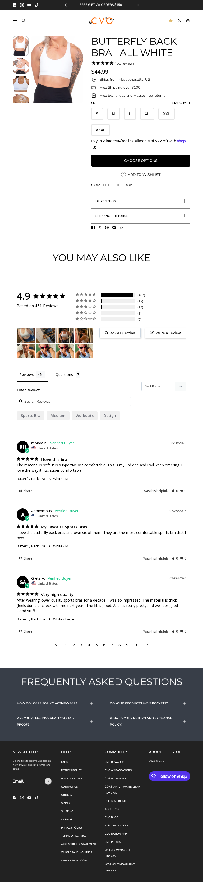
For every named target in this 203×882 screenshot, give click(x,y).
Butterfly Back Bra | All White (39, 478)
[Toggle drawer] (15, 20)
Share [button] (27, 491)
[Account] (179, 20)
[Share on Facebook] (93, 227)
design (110, 415)
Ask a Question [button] (122, 332)
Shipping (67, 811)
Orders (66, 795)
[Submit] (48, 781)
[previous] (65, 5)
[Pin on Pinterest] (107, 227)
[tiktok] (37, 5)
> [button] (147, 644)
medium (58, 415)
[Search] (23, 20)
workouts (85, 415)
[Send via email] (114, 227)
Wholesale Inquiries (76, 852)
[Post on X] (100, 227)
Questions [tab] (64, 374)
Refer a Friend (115, 801)
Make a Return (71, 778)
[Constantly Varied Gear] (102, 20)
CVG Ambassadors (118, 770)
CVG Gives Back (116, 778)
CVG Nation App (116, 834)
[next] (137, 5)
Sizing (65, 803)
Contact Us (69, 787)
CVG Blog (111, 817)
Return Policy (71, 770)
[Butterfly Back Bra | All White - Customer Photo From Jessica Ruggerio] (26, 335)
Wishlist (67, 819)
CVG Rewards (114, 762)
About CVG (112, 809)
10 (136, 644)
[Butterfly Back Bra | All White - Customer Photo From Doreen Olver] (65, 335)
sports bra (30, 415)
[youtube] (29, 5)
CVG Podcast (114, 842)
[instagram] (22, 5)
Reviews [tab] (26, 374)
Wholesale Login (74, 860)
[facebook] (14, 5)
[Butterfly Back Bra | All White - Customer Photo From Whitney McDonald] (45, 351)
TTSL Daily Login (116, 826)
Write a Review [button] (168, 332)
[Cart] (188, 20)
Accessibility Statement (78, 844)
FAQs (64, 762)
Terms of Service (73, 836)
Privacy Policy (71, 828)
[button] (121, 227)
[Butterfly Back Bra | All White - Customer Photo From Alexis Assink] (26, 351)
